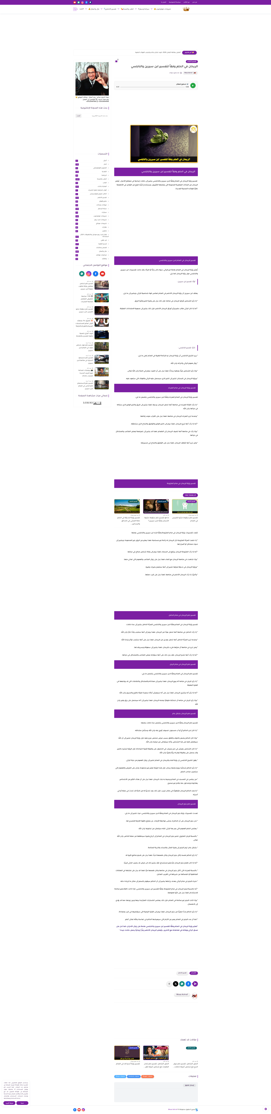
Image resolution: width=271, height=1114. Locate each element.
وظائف (91, 259)
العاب (91, 183)
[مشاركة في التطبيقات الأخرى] (169, 983)
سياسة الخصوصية (175, 2)
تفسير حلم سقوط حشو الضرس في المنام (185, 519)
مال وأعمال (91, 251)
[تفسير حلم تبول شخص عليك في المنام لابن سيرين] (102, 346)
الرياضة (91, 175)
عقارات (91, 227)
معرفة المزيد (9, 1103)
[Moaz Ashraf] (186, 9)
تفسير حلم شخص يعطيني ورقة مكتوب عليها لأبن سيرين (86, 286)
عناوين (91, 231)
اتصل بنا (163, 2)
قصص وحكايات (91, 248)
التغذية (91, 172)
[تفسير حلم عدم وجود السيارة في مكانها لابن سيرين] (102, 359)
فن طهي (91, 240)
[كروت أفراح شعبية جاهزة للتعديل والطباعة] (102, 334)
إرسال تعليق (189, 1085)
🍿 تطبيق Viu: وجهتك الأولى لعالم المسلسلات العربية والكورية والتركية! (84, 323)
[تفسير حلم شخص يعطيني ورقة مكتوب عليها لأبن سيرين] (102, 285)
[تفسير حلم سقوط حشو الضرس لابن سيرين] (102, 310)
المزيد (81, 9)
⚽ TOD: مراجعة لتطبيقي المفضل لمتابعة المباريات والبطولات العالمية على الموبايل (84, 299)
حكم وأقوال (91, 201)
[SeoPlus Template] (196, 1109)
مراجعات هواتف (91, 255)
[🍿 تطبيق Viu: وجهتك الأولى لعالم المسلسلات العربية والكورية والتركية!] (102, 322)
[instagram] (82, 2)
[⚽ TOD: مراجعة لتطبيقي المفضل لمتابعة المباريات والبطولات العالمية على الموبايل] (102, 297)
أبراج (91, 161)
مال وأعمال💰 (93, 9)
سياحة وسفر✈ (143, 9)
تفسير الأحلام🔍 (110, 9)
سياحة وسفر (91, 209)
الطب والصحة (91, 179)
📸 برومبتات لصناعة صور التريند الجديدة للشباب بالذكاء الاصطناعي (85, 374)
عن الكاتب (186, 2)
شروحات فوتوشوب (91, 216)
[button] (188, 983)
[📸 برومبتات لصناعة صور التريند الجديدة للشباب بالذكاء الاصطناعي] (102, 371)
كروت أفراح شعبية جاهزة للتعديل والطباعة (84, 335)
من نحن (194, 2)
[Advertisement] (135, 32)
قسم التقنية (91, 244)
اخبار (91, 164)
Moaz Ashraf (188, 73)
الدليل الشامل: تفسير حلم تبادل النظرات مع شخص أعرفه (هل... (156, 1065)
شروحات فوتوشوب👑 (162, 9)
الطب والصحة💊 (127, 9)
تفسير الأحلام (191, 61)
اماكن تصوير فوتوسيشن (91, 194)
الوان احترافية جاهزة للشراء (91, 190)
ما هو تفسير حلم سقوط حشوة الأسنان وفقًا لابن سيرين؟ (156, 519)
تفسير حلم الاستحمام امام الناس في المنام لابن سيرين (85, 386)
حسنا (22, 1103)
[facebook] (86, 2)
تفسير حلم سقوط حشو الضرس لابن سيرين (84, 310)
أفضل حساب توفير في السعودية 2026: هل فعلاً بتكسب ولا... (159, 52)
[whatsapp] (78, 2)
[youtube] (74, 2)
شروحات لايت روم (91, 220)
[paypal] (90, 2)
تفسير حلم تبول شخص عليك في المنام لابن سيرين (84, 348)
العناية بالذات (91, 186)
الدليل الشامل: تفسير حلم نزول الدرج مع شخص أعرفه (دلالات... (185, 1065)
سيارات (91, 212)
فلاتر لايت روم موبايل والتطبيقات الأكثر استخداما (92, 236)
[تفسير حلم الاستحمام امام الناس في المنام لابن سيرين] (102, 384)
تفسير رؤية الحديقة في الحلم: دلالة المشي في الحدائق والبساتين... (128, 521)
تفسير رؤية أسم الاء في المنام (128, 1064)
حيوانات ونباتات (91, 205)
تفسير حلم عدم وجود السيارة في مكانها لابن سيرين (85, 360)
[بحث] (74, 9)
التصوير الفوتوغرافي (91, 168)
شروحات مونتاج (91, 223)
